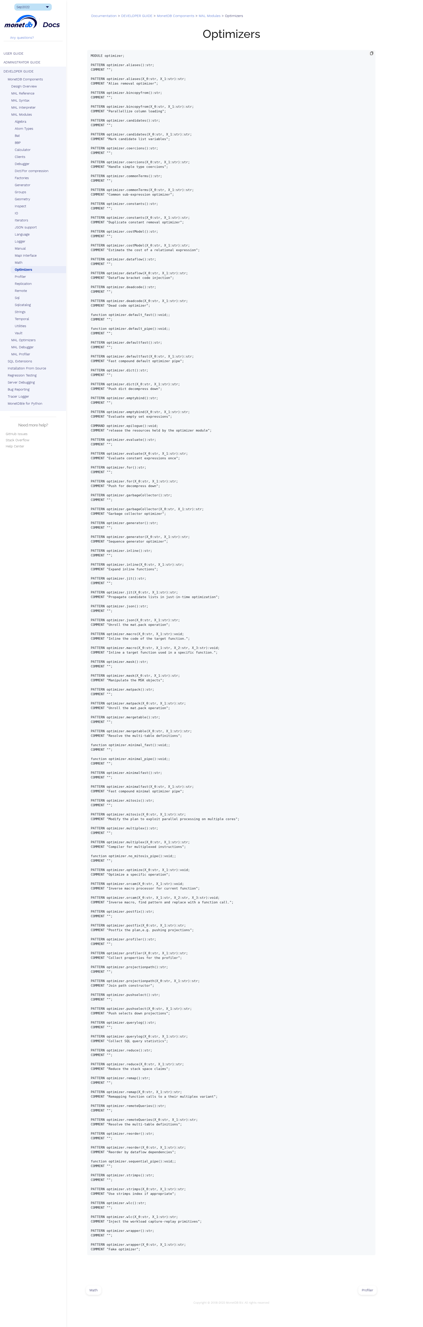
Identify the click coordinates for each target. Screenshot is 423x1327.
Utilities (20, 326)
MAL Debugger (22, 347)
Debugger (22, 164)
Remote (21, 291)
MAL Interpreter (23, 107)
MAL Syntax (20, 100)
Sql (17, 298)
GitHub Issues (16, 434)
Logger (20, 241)
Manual (20, 248)
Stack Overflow (16, 440)
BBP (18, 143)
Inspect (20, 206)
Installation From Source (27, 368)
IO (16, 213)
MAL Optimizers (23, 340)
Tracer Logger (18, 396)
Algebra (20, 122)
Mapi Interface (26, 256)
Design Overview (24, 86)
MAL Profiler (20, 354)
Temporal (22, 319)
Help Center (14, 446)
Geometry (22, 199)
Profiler (20, 277)
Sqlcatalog (23, 305)
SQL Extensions (20, 361)
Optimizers (23, 270)
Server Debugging (21, 382)
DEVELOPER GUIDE (18, 71)
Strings (20, 312)
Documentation (104, 16)
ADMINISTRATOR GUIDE (22, 62)
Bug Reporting (19, 389)
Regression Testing (22, 375)
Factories (22, 178)
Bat (17, 136)
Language (22, 234)
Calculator (23, 150)
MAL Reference (22, 93)
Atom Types (24, 129)
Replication (23, 284)
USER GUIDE (13, 54)
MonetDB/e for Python (25, 404)
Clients (20, 157)
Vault (18, 333)
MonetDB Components (25, 79)
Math (18, 263)
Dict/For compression (31, 171)
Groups (20, 192)
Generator (22, 185)
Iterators (21, 220)
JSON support (26, 227)
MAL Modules (21, 115)
